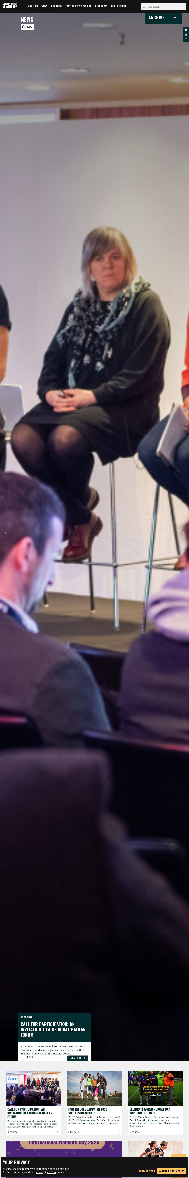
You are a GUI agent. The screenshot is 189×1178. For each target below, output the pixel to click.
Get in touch (118, 6)
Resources (101, 6)
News (44, 6)
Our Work (56, 6)
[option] (94, 536)
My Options (148, 1171)
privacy (39, 1172)
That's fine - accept (172, 1171)
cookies (51, 1172)
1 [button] (27, 1057)
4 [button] (34, 1057)
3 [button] (32, 1057)
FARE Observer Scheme (78, 6)
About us (32, 6)
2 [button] (30, 1057)
